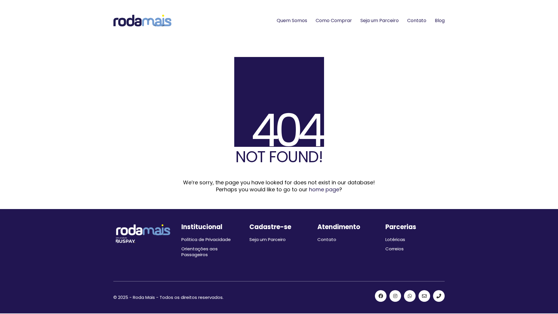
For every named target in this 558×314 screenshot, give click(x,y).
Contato (326, 239)
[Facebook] (381, 296)
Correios (394, 249)
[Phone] (439, 296)
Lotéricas (395, 239)
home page (324, 189)
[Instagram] (395, 296)
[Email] (424, 296)
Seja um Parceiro (267, 239)
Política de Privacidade (206, 239)
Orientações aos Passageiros (199, 252)
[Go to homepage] (142, 20)
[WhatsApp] (410, 296)
